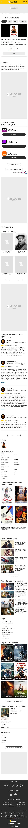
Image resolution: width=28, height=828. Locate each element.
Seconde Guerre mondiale (8, 628)
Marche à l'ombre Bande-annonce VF (21, 678)
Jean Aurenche (16, 42)
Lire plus (3, 382)
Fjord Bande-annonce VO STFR (7, 678)
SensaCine (19, 802)
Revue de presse (14, 813)
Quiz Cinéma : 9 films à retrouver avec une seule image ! (20, 550)
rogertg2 (9, 340)
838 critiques (15, 390)
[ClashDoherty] (3, 389)
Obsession (5, 624)
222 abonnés (9, 417)
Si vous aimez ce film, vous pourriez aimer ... (11, 483)
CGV (5, 812)
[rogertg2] (3, 341)
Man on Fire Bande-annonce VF (7, 660)
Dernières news (7, 227)
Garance (2, 735)
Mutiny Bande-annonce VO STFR (21, 660)
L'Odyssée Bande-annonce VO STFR (7, 696)
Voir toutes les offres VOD (14, 164)
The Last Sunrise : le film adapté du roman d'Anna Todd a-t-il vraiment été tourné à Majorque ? (20, 543)
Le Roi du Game (4, 737)
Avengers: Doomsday (5, 732)
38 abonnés (9, 342)
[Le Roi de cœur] (7, 494)
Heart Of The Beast (5, 727)
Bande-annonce (13, 713)
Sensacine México (12, 806)
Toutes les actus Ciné (14, 576)
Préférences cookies (20, 812)
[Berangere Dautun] (21, 264)
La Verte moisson (7, 523)
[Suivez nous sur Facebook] (6, 785)
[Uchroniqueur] (3, 416)
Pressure (3, 729)
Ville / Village (6, 630)
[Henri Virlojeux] (7, 264)
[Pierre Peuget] (7, 241)
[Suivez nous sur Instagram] (14, 785)
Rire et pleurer (6, 634)
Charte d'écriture (22, 813)
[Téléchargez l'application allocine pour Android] (16, 794)
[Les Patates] (14, 30)
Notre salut (3, 724)
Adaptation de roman (7, 632)
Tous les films (11, 13)
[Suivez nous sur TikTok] (18, 785)
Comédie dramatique (21, 39)
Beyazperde (6, 804)
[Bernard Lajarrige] (21, 241)
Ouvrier (4, 626)
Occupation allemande (7, 623)
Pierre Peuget (6, 44)
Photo (3, 440)
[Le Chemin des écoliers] (21, 514)
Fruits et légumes (6, 621)
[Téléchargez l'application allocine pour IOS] (12, 794)
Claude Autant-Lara (7, 41)
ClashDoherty (10, 389)
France (15, 454)
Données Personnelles (5, 813)
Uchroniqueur (10, 415)
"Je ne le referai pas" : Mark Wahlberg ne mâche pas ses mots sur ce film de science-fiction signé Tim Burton (20, 594)
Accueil (2, 13)
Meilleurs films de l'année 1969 (19, 527)
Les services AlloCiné (9, 815)
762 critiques (15, 342)
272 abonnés (9, 390)
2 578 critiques (16, 417)
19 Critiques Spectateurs (14, 435)
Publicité (22, 810)
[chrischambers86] (3, 363)
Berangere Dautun (21, 273)
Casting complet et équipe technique (14, 280)
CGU (26, 810)
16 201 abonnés (10, 363)
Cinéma (6, 13)
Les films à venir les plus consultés (14, 747)
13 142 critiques (17, 363)
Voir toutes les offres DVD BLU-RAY (14, 169)
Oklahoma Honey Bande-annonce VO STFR (21, 696)
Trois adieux (3, 740)
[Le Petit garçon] (21, 494)
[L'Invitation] (5, 714)
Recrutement (16, 810)
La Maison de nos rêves (6, 722)
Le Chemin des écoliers (21, 523)
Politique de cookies (11, 812)
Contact (2, 810)
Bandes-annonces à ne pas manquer (14, 701)
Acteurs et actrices (8, 232)
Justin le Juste (4, 742)
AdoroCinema (19, 804)
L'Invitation (12, 708)
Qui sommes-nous (9, 810)
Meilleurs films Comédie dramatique (8, 528)
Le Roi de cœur (7, 503)
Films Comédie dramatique (19, 13)
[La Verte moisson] (7, 514)
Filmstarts (5, 802)
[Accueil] (12, 2)
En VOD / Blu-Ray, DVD (8, 125)
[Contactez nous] (22, 785)
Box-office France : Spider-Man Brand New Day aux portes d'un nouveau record (21, 559)
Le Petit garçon (21, 503)
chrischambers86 (11, 361)
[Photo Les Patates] (4, 445)
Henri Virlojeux (23, 44)
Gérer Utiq (16, 815)
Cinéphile (5, 636)
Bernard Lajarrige (14, 44)
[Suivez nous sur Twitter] (10, 785)
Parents (5, 638)
